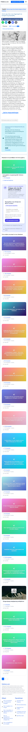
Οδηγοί (4, 698)
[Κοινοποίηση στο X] (9, 22)
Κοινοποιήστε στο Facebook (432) (13, 19)
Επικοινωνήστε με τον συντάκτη (10, 120)
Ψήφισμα (5, 26)
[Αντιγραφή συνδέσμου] (16, 22)
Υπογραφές (15, 26)
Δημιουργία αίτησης (13, 220)
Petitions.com (5, 1)
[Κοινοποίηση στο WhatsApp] (2, 22)
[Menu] (26, 2)
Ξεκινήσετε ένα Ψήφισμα (17, 1)
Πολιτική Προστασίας (8, 29)
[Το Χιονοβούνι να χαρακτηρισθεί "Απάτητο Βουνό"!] (14, 171)
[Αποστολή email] (12, 22)
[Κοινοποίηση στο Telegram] (6, 22)
